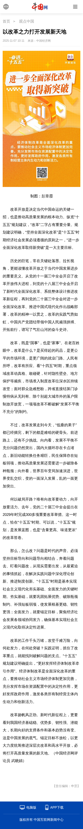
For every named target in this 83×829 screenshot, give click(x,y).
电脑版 (31, 807)
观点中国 (26, 21)
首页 (6, 21)
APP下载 (57, 807)
